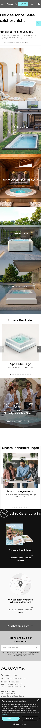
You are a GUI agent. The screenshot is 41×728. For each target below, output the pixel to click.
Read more (5, 715)
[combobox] (38, 700)
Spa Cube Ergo (20, 364)
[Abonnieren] (37, 648)
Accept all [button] (11, 718)
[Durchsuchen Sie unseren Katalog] (38, 43)
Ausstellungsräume (20, 491)
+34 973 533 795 (10, 675)
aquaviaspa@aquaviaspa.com (15, 679)
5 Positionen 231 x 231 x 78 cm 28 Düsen (20, 367)
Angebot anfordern (23, 4)
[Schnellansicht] (37, 331)
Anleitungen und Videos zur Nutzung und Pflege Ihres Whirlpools (20, 495)
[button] (10, 374)
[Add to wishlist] (37, 327)
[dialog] (20, 713)
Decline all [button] (30, 718)
